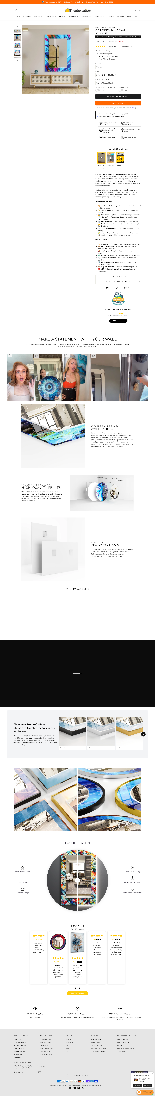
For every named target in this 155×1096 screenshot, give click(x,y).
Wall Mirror (112, 27)
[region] (77, 2)
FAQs (67, 1048)
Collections (103, 27)
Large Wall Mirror (45, 1042)
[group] (72, 733)
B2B (67, 1045)
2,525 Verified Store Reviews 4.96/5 (120, 46)
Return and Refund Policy (118, 281)
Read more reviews (77, 993)
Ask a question (118, 277)
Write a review (118, 321)
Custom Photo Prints (123, 1042)
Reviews (119, 1045)
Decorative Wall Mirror (47, 1048)
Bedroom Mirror (45, 1051)
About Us (68, 1039)
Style (98, 63)
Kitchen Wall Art (19, 1054)
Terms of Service (96, 1045)
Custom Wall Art (122, 1039)
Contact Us (69, 1042)
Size (97, 71)
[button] (59, 734)
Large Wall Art (18, 1039)
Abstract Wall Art (19, 1051)
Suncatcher (17, 1057)
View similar (137, 1085)
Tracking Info (121, 1051)
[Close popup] (152, 1074)
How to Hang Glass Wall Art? (126, 1048)
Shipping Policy (96, 1039)
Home (97, 27)
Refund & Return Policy (98, 1048)
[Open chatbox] (145, 1092)
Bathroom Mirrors (45, 1039)
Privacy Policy (95, 1042)
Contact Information (98, 1051)
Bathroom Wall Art (20, 1045)
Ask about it (147, 1085)
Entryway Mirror (45, 1045)
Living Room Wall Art (20, 1042)
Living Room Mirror (46, 1054)
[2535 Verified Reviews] (118, 305)
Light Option (102, 79)
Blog (67, 1051)
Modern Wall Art (19, 1048)
